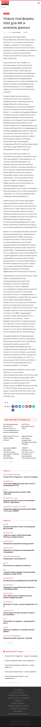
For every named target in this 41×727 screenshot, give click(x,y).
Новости (6, 13)
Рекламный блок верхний (18, 714)
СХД (4, 570)
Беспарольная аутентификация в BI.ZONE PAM (20, 581)
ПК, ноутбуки (7, 602)
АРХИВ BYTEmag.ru (18, 703)
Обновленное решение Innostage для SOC (18, 544)
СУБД (5, 489)
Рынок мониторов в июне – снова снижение (20, 672)
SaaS (15, 498)
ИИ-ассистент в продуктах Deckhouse (17, 565)
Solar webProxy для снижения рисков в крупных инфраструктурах (17, 596)
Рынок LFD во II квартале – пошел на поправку (20, 477)
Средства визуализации (11, 474)
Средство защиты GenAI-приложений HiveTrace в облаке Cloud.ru (17, 536)
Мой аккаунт (18, 711)
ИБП (4, 619)
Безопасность (8, 481)
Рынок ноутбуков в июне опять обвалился (20, 660)
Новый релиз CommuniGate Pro (14, 559)
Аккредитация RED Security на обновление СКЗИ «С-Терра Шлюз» (19, 501)
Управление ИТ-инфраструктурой (14, 506)
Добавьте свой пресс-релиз (18, 706)
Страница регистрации (18, 708)
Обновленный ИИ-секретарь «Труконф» (17, 638)
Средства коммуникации (11, 556)
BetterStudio (27, 724)
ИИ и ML (5, 524)
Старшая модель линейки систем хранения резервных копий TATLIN (19, 573)
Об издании (18, 690)
